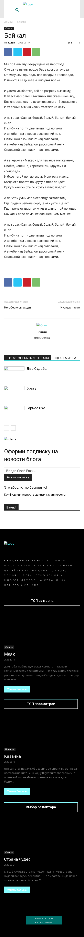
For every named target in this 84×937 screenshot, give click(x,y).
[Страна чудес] (41, 835)
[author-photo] (42, 325)
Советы (21, 22)
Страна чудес (17, 859)
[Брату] (14, 393)
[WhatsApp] (36, 52)
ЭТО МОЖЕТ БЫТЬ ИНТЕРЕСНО (28, 358)
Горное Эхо (36, 408)
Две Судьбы (37, 369)
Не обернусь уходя (17, 307)
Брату (31, 388)
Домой (8, 22)
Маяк (9, 654)
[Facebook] (8, 52)
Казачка (12, 756)
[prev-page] (6, 428)
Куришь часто (70, 307)
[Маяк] (42, 630)
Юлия (11, 42)
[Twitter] (17, 52)
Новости (9, 749)
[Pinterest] (27, 52)
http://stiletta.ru (42, 337)
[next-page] (13, 428)
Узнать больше (17, 689)
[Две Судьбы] (14, 373)
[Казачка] (41, 732)
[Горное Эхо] (14, 413)
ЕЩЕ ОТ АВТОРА (65, 358)
